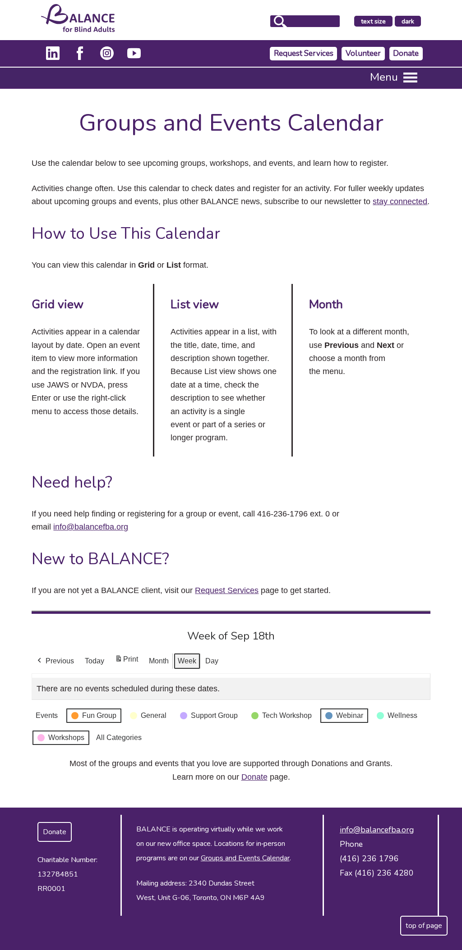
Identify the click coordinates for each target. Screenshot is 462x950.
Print (126, 661)
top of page (424, 926)
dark (411, 21)
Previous (60, 661)
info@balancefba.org (90, 526)
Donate (406, 53)
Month (159, 661)
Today (94, 661)
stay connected (400, 201)
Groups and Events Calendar (245, 858)
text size (373, 21)
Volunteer (363, 53)
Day (211, 661)
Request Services (303, 53)
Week (187, 661)
